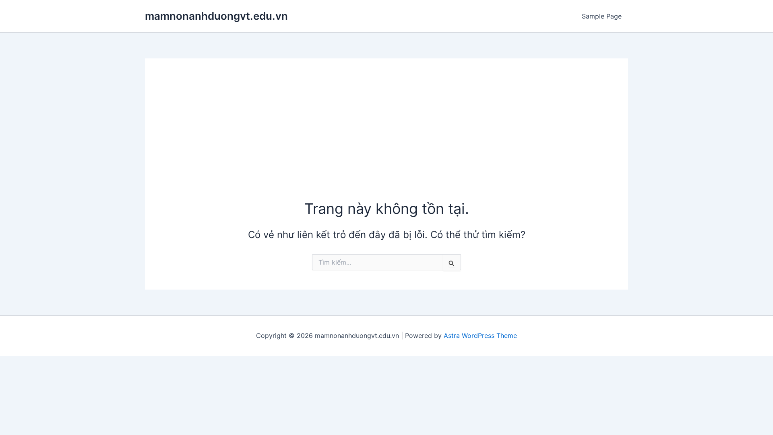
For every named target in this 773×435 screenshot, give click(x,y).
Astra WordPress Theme (480, 335)
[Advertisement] (386, 138)
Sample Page (602, 16)
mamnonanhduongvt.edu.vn (216, 16)
